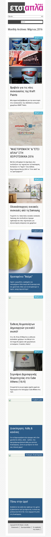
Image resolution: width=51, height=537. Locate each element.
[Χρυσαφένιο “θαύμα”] (25, 272)
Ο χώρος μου (37, 231)
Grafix (26, 525)
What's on (38, 38)
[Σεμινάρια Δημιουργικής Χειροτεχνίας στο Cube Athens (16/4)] (25, 370)
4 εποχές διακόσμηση (34, 455)
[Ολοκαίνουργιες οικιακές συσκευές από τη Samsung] (25, 202)
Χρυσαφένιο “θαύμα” (21, 276)
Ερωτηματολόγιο (25, 527)
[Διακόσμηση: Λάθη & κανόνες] (25, 401)
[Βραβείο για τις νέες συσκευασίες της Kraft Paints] (25, 83)
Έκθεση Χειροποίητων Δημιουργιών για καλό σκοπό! (22, 328)
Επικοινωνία (14, 527)
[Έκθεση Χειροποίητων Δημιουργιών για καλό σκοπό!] (25, 298)
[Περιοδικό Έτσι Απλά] (25, 12)
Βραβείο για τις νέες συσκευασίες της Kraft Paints (22, 91)
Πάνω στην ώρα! (19, 501)
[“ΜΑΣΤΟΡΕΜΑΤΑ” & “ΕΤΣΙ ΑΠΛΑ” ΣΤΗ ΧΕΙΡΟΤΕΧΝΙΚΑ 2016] (25, 145)
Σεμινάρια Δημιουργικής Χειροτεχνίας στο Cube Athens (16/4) (23, 378)
